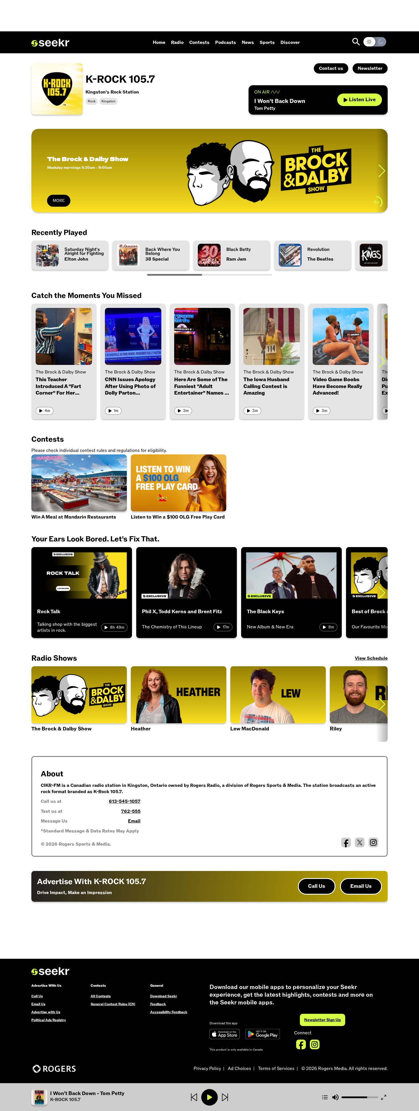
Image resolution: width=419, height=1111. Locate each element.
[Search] (356, 41)
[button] (278, 704)
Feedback (158, 1004)
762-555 (131, 811)
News (248, 42)
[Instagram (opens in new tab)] (373, 842)
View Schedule (371, 658)
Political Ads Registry (48, 1020)
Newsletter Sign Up (322, 1020)
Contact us (331, 68)
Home (159, 42)
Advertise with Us (45, 1012)
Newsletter (370, 68)
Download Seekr (163, 996)
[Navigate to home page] (50, 43)
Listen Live (362, 99)
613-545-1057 (125, 801)
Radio (177, 42)
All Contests (101, 996)
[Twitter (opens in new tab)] (360, 842)
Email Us (361, 886)
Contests (199, 42)
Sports (267, 42)
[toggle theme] (374, 41)
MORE (59, 200)
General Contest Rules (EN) (113, 1004)
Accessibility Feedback (168, 1012)
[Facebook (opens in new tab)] (346, 842)
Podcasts (225, 42)
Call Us (316, 886)
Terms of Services (276, 1068)
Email (134, 821)
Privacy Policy (207, 1068)
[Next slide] (382, 170)
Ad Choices (239, 1068)
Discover (290, 42)
